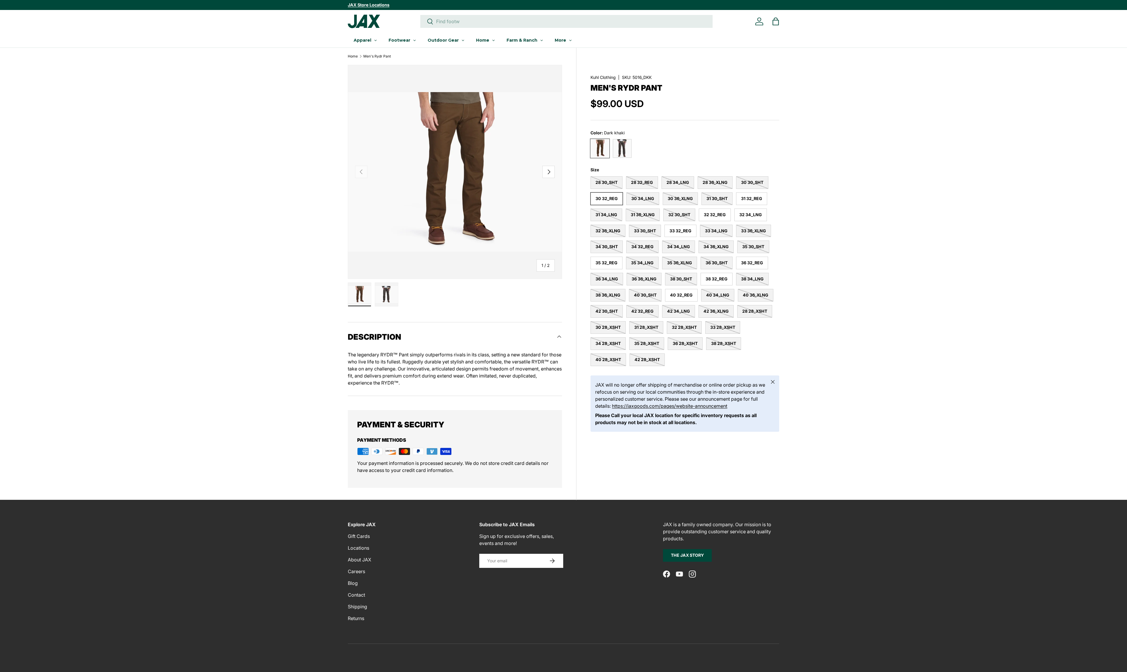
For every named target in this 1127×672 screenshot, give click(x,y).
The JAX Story (687, 555)
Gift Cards (359, 536)
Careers (356, 571)
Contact (356, 595)
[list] (455, 172)
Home (353, 56)
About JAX (359, 560)
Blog (353, 583)
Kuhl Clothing (603, 77)
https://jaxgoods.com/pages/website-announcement (669, 406)
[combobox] (566, 21)
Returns (356, 618)
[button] (775, 21)
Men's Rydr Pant (377, 56)
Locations (358, 548)
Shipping (357, 607)
